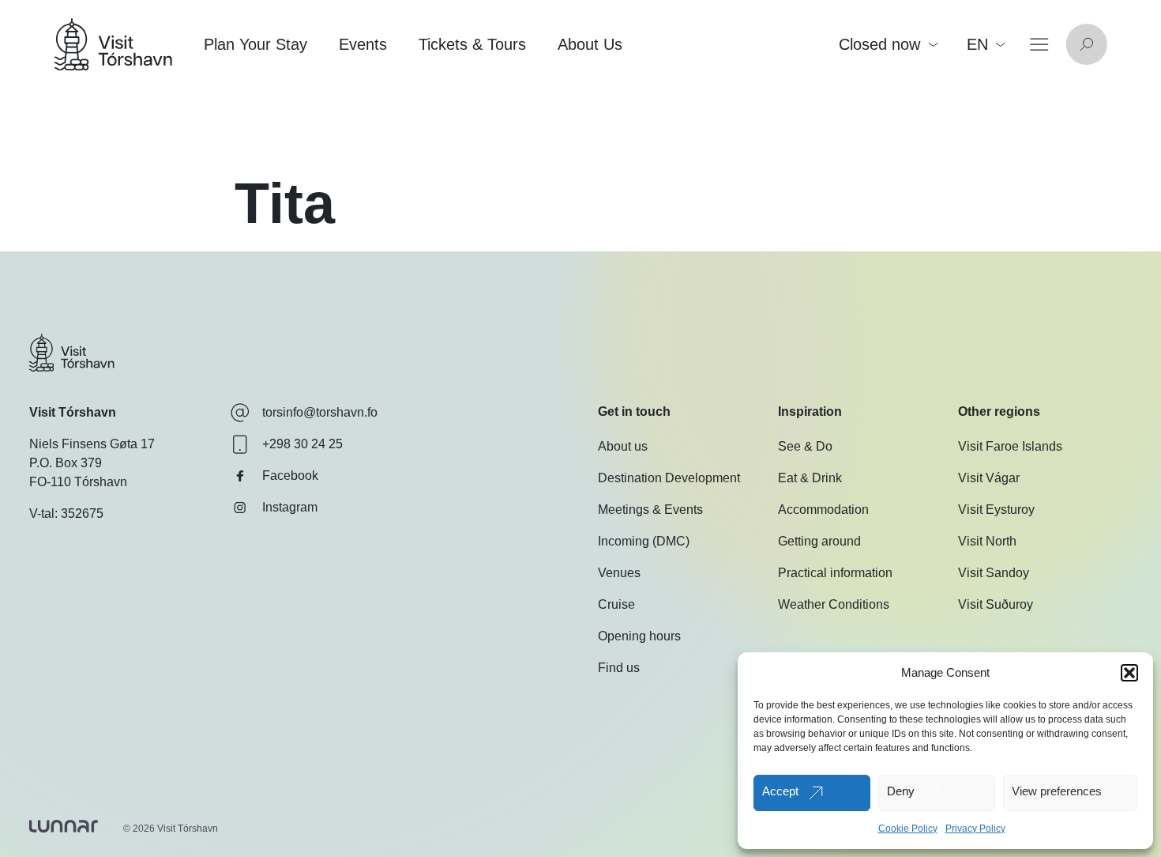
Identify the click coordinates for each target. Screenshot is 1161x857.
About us (623, 446)
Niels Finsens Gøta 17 (92, 444)
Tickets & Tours (472, 44)
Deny (901, 791)
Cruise (616, 604)
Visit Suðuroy (995, 604)
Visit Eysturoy (996, 509)
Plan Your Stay (255, 44)
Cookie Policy (907, 828)
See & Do (805, 446)
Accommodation (823, 509)
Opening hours (639, 636)
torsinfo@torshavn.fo (320, 412)
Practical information (835, 573)
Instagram (289, 507)
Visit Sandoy (993, 573)
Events (363, 44)
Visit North (987, 541)
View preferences (1057, 791)
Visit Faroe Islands (1010, 446)
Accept (780, 791)
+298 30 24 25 (302, 444)
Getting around (819, 541)
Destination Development (669, 478)
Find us (619, 667)
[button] (1129, 673)
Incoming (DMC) (643, 541)
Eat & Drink (810, 478)
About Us (590, 44)
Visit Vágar (989, 478)
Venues (619, 573)
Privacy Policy (975, 828)
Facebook (290, 475)
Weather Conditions (833, 604)
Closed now (879, 44)
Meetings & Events (650, 509)
